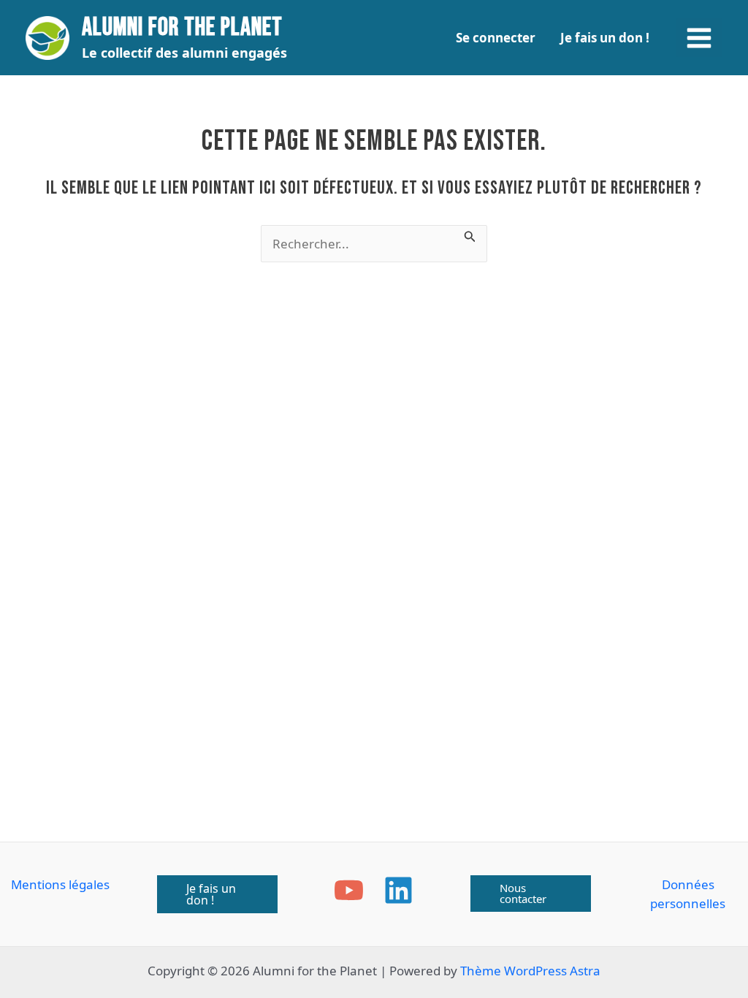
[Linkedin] (398, 890)
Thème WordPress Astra (530, 970)
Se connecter (495, 37)
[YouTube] (349, 890)
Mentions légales (60, 884)
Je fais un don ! (604, 37)
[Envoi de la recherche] (470, 234)
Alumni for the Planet (182, 27)
